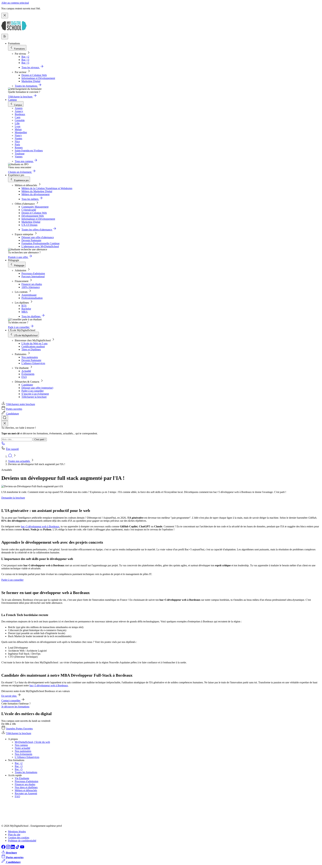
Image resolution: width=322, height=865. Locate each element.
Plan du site (14, 834)
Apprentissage (29, 294)
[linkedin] (13, 848)
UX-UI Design (29, 224)
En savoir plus (9, 695)
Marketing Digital (30, 81)
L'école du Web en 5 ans (34, 343)
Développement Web (32, 215)
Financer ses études (31, 284)
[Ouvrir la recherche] (4, 418)
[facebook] (3, 848)
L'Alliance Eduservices (27, 757)
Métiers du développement (35, 194)
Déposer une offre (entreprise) (37, 387)
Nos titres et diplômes (26, 787)
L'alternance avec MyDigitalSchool (40, 246)
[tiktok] (17, 848)
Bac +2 (25, 56)
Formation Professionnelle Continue (40, 243)
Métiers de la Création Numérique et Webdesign (46, 188)
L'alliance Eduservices (33, 363)
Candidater (27, 384)
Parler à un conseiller (32, 390)
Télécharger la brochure (34, 396)
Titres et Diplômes (31, 349)
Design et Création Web (34, 75)
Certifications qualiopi (33, 346)
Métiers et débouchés (26, 790)
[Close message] (4, 15)
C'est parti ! (39, 439)
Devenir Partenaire (31, 240)
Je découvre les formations (15, 706)
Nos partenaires (29, 357)
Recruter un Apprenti (26, 793)
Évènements (27, 374)
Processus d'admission (33, 273)
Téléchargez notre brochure (20, 404)
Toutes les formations (26, 772)
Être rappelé (12, 449)
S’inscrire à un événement (35, 393)
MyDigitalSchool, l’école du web (32, 742)
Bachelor (26, 308)
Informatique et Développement (38, 78)
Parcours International (33, 276)
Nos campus (21, 745)
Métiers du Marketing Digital (36, 191)
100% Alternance (30, 287)
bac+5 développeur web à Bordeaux (40, 526)
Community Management (34, 206)
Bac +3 (25, 59)
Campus (12, 99)
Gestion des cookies (18, 837)
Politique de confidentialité (22, 840)
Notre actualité (22, 748)
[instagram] (8, 848)
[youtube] (22, 848)
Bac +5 (25, 62)
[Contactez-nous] (3, 444)
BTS (23, 305)
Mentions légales (17, 831)
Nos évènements (23, 754)
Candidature (12, 413)
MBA (24, 311)
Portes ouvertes (14, 408)
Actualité (26, 371)
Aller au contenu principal (15, 2)
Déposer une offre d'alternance (37, 237)
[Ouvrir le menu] (4, 36)
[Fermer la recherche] (4, 423)
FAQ (24, 377)
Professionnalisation (32, 298)
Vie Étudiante (22, 778)
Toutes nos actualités (19, 461)
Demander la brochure (13, 497)
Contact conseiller (11, 700)
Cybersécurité (28, 209)
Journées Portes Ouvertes (19, 728)
